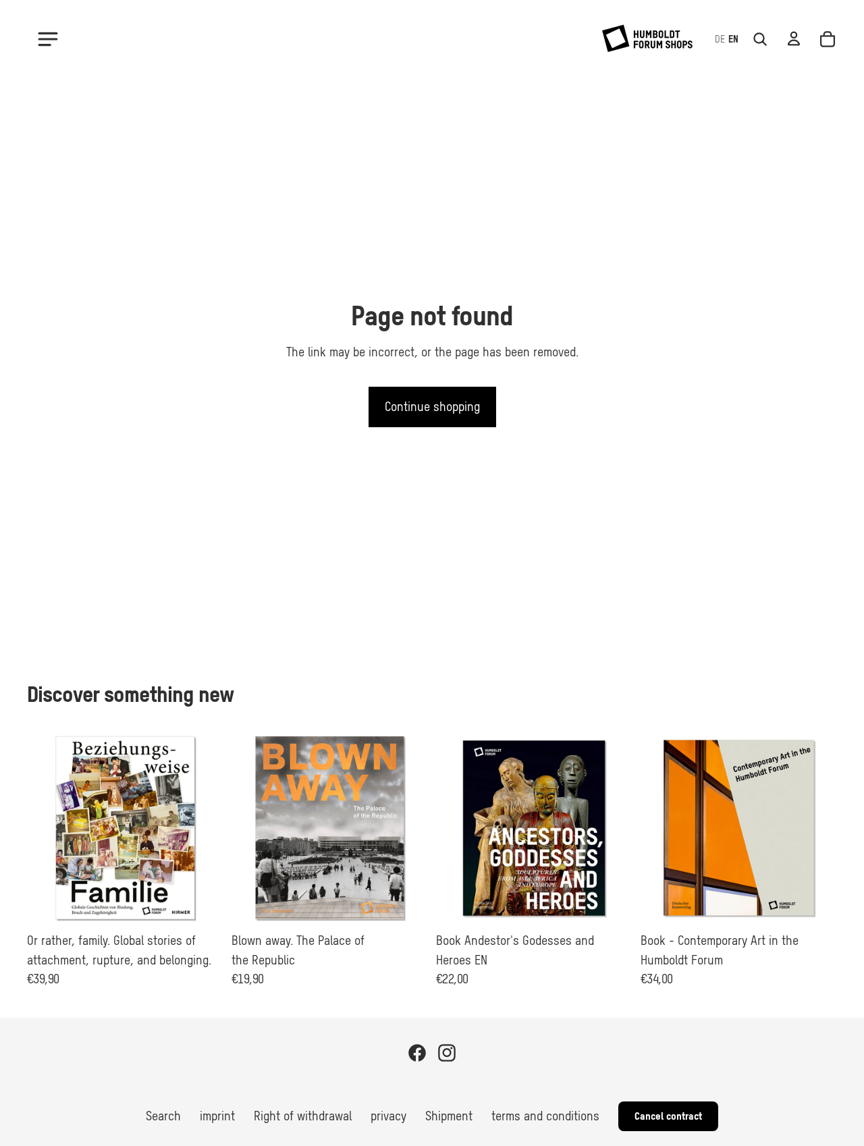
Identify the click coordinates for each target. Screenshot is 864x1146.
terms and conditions (545, 1115)
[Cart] (827, 39)
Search (163, 1115)
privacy (388, 1115)
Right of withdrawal (303, 1115)
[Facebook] (417, 1053)
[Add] (202, 905)
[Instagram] (447, 1053)
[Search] (760, 39)
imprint (217, 1115)
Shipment (449, 1115)
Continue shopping (432, 407)
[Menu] (48, 39)
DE (720, 39)
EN (733, 39)
